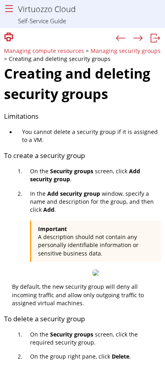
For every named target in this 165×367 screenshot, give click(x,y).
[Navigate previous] (121, 38)
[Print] (9, 37)
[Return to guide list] (155, 38)
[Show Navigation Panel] (9, 9)
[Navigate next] (138, 38)
